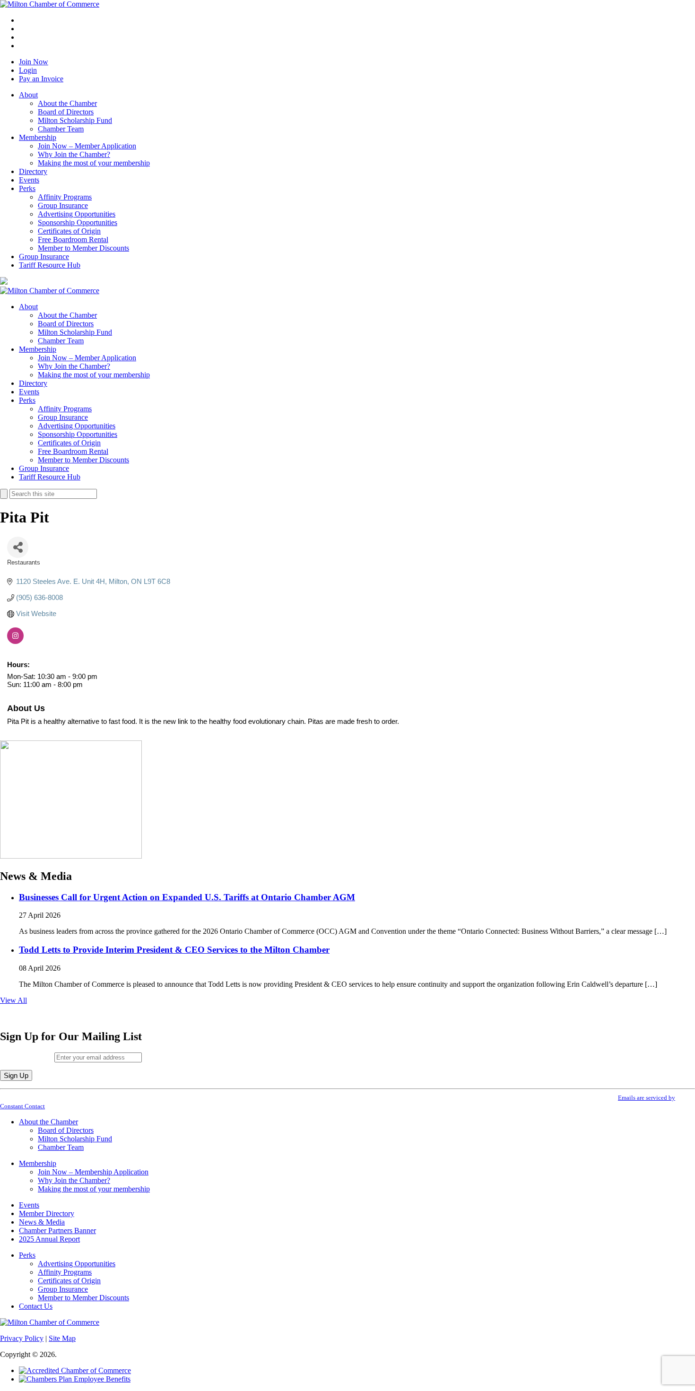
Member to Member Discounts (83, 248)
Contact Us (35, 1306)
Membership (37, 137)
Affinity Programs (65, 197)
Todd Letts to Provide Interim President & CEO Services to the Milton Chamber (174, 950)
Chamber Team (61, 129)
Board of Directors (66, 112)
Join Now (33, 62)
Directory (33, 171)
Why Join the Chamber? (74, 154)
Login (28, 70)
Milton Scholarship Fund (75, 120)
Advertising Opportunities (76, 214)
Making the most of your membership (94, 163)
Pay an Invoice (41, 79)
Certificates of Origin (69, 231)
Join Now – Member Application (87, 146)
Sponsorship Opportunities (77, 222)
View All (13, 1000)
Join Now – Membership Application (93, 1172)
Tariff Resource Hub (49, 265)
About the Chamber (67, 103)
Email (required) (27, 1057)
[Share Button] (17, 547)
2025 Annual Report (49, 1239)
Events (29, 180)
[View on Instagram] (15, 641)
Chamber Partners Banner (57, 1230)
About (28, 95)
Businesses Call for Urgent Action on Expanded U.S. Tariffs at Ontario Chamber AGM (187, 897)
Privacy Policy (21, 1338)
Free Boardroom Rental (73, 239)
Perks (27, 188)
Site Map (62, 1338)
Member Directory (46, 1213)
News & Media (42, 1222)
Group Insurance (63, 205)
